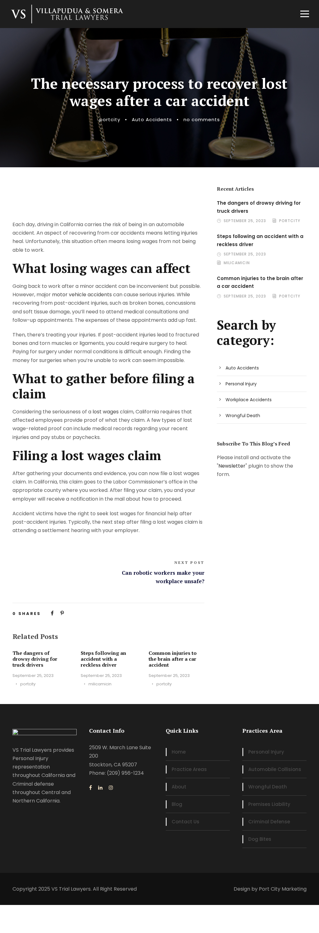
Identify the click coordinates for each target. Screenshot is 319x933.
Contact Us (185, 821)
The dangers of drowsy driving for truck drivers (34, 659)
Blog (177, 804)
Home (179, 752)
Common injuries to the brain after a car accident (173, 659)
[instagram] (111, 787)
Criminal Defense (269, 821)
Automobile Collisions (274, 769)
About (179, 786)
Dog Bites (259, 839)
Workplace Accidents (249, 400)
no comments (201, 119)
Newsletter (231, 465)
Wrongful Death (243, 415)
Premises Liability (269, 804)
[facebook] (90, 787)
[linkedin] (100, 787)
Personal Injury (241, 384)
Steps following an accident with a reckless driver (103, 659)
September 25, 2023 (33, 675)
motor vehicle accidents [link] (82, 294)
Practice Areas (189, 769)
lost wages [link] (106, 411)
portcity (109, 119)
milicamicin (100, 684)
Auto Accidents (152, 119)
